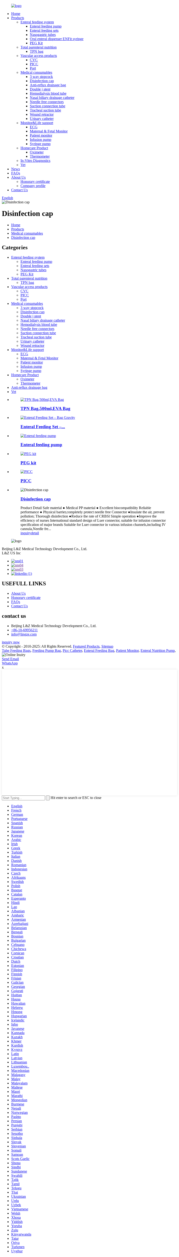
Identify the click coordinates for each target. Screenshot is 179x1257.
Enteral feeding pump (46, 26)
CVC (34, 60)
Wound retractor (42, 114)
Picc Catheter (72, 651)
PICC (34, 64)
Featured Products (86, 646)
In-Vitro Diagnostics (35, 161)
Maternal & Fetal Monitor (49, 131)
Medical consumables (36, 72)
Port (33, 68)
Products (17, 18)
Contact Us (19, 190)
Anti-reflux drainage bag (48, 85)
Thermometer (40, 156)
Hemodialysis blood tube (48, 93)
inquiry (26, 533)
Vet (23, 165)
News (15, 169)
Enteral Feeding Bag (99, 651)
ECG (34, 127)
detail (35, 533)
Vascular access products (39, 56)
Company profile (33, 186)
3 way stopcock (41, 77)
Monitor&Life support (37, 123)
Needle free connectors (47, 102)
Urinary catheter (42, 119)
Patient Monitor (127, 651)
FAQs (15, 173)
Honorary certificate (35, 182)
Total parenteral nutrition (39, 47)
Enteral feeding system (37, 22)
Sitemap (107, 646)
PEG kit (28, 462)
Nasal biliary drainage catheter (52, 98)
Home (15, 14)
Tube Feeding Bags (16, 651)
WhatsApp (10, 663)
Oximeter (37, 152)
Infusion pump (40, 140)
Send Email (10, 659)
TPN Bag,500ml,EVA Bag (45, 408)
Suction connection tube (47, 106)
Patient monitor (41, 135)
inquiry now (11, 642)
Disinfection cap (42, 81)
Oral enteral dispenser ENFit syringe (56, 39)
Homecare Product (34, 148)
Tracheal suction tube (45, 110)
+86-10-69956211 (24, 630)
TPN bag (36, 51)
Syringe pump (40, 144)
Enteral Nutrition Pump (158, 651)
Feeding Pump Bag (46, 651)
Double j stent (40, 89)
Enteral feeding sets (44, 30)
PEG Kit (36, 43)
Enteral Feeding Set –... (43, 426)
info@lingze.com (24, 634)
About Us (18, 177)
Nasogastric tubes (43, 35)
